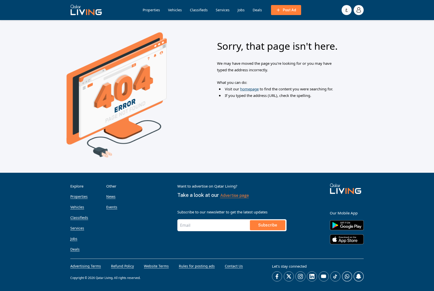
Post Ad (289, 10)
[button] (86, 10)
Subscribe (267, 225)
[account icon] (359, 10)
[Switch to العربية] (347, 10)
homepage (249, 88)
